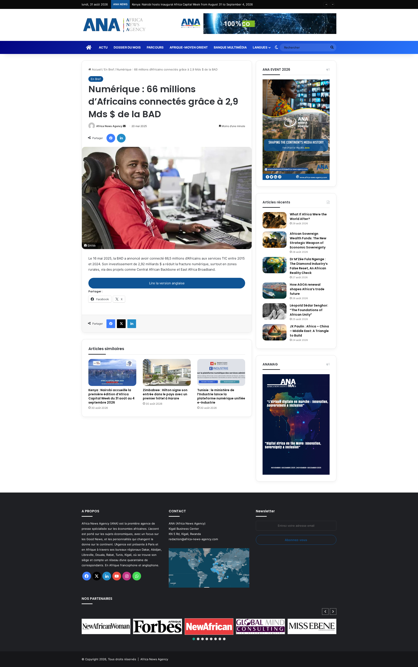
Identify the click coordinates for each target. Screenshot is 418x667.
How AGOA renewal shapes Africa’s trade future (307, 289)
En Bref (109, 69)
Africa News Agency (109, 126)
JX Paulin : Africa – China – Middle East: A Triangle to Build (309, 331)
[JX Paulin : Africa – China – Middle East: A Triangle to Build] (275, 332)
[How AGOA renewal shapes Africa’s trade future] (275, 290)
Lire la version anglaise (167, 283)
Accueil (96, 69)
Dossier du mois (127, 47)
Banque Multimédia (230, 47)
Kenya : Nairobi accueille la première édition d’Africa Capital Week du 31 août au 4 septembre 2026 (198, 4)
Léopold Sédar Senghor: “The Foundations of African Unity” (309, 310)
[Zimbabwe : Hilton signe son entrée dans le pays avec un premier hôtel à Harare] (167, 372)
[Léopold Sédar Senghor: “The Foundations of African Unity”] (275, 311)
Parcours (155, 47)
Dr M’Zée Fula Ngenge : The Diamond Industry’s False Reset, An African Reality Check (309, 266)
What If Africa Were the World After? (308, 216)
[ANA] (114, 25)
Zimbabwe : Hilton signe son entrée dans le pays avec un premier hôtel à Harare (165, 394)
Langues (260, 47)
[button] (333, 611)
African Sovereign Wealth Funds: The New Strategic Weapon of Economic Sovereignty (308, 240)
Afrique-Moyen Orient (189, 47)
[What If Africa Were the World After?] (275, 220)
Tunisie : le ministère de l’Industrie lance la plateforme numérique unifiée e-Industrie (221, 396)
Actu (103, 47)
